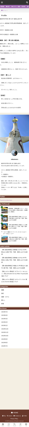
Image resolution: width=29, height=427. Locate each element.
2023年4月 (4, 315)
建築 (3, 6)
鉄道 (24, 6)
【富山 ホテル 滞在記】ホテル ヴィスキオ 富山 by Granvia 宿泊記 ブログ (14, 280)
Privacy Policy (14, 418)
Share (20, 425)
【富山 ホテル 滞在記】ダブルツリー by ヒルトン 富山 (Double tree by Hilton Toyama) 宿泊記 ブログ (14, 274)
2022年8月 (4, 342)
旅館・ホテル (5, 296)
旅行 (8, 6)
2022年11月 (4, 332)
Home (3, 425)
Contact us (18, 415)
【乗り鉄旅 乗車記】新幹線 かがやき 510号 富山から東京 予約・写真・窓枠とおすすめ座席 (14, 252)
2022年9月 (4, 339)
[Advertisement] (14, 362)
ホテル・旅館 (16, 6)
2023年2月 (4, 322)
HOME (15, 413)
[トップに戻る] (2, 419)
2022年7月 (4, 346)
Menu (9, 425)
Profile (25, 415)
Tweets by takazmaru (6, 200)
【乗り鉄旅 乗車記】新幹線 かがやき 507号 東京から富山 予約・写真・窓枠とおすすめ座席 (14, 260)
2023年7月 (4, 312)
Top (4, 415)
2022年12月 (4, 329)
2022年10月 (4, 335)
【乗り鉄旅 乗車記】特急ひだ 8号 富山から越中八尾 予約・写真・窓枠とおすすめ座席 (14, 267)
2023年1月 (4, 325)
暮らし (3, 300)
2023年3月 (4, 318)
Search (10, 415)
